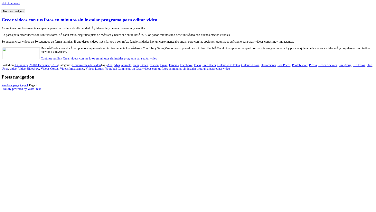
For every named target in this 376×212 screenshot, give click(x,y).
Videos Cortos (49, 68)
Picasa (313, 65)
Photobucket (299, 65)
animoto (126, 65)
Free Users (209, 65)
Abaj (117, 65)
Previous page (10, 85)
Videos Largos (95, 68)
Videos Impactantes (72, 68)
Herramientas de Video (86, 65)
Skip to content (11, 3)
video (13, 68)
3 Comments (172, 68)
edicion (154, 65)
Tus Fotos (359, 65)
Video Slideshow (28, 68)
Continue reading (99, 58)
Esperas (174, 65)
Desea (144, 65)
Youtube (110, 68)
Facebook (186, 65)
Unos (5, 68)
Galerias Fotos (250, 65)
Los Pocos (283, 65)
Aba (109, 65)
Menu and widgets (13, 11)
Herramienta (268, 65)
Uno (369, 65)
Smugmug (345, 65)
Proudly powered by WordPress (21, 88)
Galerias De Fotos (228, 65)
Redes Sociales (327, 65)
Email (163, 65)
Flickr (197, 65)
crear (136, 65)
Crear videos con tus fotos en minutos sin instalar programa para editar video (79, 19)
